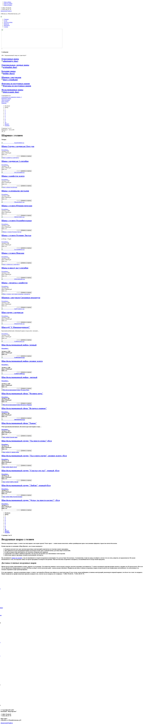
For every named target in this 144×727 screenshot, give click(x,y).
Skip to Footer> (8, 5)
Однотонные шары (10, 59)
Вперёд (7, 124)
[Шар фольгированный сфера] (15, 390)
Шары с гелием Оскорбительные (17, 220)
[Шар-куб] (13, 323)
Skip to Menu (7, 2)
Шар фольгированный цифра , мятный (19, 377)
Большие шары (9, 71)
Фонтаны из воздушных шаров (16, 83)
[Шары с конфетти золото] (13, 172)
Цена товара (5, 101)
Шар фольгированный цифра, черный (19, 345)
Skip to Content (8, 3)
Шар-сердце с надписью (12, 312)
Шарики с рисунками (11, 77)
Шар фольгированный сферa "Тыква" (19, 423)
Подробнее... (5, 150)
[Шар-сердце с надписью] (13, 309)
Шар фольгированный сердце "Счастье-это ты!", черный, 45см (30, 470)
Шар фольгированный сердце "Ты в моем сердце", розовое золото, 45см (34, 456)
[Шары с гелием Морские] (13, 249)
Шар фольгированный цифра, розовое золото (22, 361)
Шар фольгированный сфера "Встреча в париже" (24, 408)
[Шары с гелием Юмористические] (13, 202)
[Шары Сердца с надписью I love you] (13, 142)
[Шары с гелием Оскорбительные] (13, 217)
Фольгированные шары (12, 90)
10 (5, 122)
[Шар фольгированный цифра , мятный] (13, 373)
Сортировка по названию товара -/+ (12, 97)
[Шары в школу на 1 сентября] (11, 264)
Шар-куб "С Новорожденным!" (16, 327)
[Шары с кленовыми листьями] (9, 187)
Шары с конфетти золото (13, 176)
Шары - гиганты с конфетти (15, 283)
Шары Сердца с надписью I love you (18, 146)
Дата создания (6, 100)
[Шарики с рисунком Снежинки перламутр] (16, 294)
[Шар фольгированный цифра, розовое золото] (13, 357)
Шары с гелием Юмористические (17, 206)
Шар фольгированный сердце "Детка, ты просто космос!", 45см (31, 500)
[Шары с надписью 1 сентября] (10, 157)
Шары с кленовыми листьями (15, 191)
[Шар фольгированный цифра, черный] (13, 341)
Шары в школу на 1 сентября (15, 268)
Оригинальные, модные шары (15, 65)
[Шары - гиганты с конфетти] (13, 279)
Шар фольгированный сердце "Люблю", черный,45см (26, 485)
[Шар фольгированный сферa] (13, 419)
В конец (7, 125)
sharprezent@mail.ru (6, 11)
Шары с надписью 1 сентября (15, 161)
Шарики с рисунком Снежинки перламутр (21, 298)
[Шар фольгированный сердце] (9, 437)
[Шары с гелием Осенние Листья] (11, 232)
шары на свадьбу (17, 558)
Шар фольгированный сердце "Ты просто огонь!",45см (27, 441)
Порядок (4, 103)
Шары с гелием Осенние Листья (16, 235)
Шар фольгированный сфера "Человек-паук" (22, 393)
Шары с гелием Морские (13, 253)
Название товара (6, 98)
